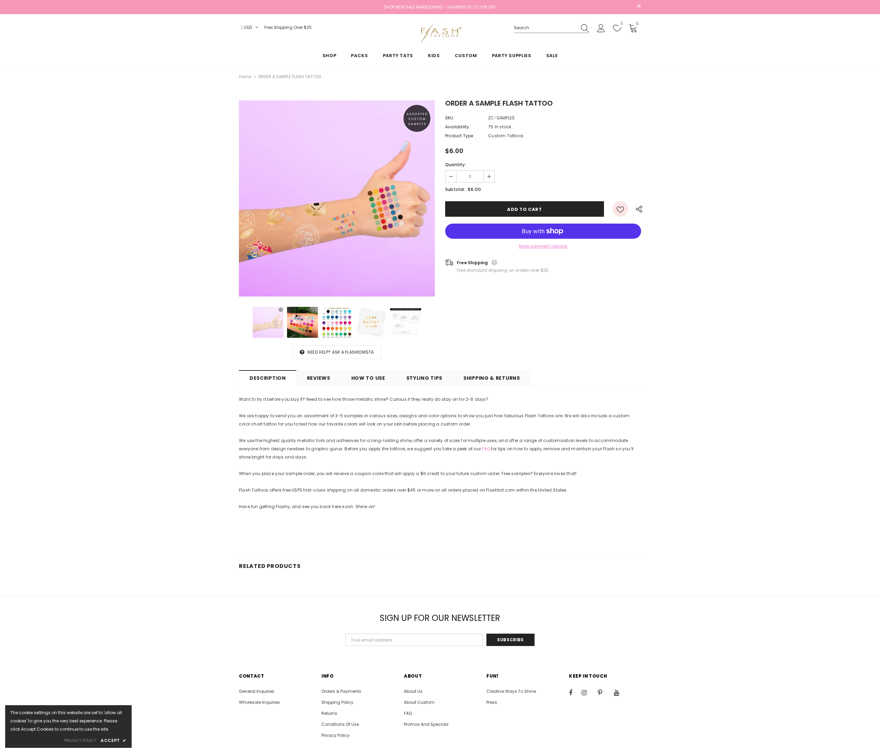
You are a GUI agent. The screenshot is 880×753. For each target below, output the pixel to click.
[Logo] (440, 33)
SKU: (449, 118)
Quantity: (455, 165)
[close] (638, 6)
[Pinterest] (604, 692)
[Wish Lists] (620, 209)
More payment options (543, 246)
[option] (337, 198)
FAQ (486, 449)
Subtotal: (455, 189)
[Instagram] (588, 692)
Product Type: (459, 136)
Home (245, 76)
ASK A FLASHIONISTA (353, 352)
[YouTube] (620, 692)
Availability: (457, 127)
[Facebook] (575, 692)
